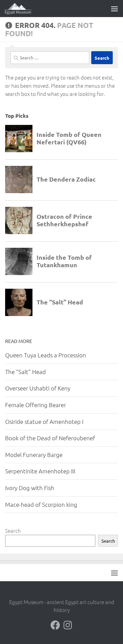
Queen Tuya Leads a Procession (45, 355)
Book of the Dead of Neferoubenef (50, 438)
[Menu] (114, 8)
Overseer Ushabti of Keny (37, 388)
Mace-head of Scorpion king (41, 504)
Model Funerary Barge (34, 454)
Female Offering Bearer (35, 405)
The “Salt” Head (25, 371)
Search (13, 530)
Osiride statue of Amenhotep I (44, 421)
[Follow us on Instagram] (67, 625)
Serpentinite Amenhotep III (40, 471)
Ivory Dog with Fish (29, 487)
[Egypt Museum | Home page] (22, 8)
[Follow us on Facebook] (55, 625)
